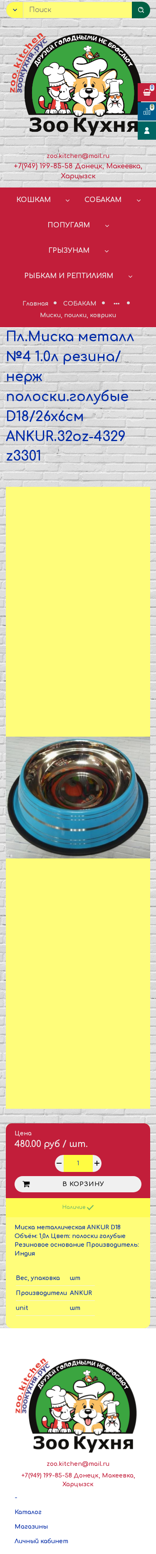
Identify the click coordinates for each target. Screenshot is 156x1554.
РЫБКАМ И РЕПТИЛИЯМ (68, 276)
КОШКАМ (33, 200)
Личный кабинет (41, 1541)
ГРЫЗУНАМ (68, 250)
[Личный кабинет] (147, 130)
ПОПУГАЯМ (68, 225)
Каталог (28, 1512)
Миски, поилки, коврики (78, 315)
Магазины (31, 1527)
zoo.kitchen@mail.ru (78, 156)
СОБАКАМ (102, 200)
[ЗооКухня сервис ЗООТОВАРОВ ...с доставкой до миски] (78, 82)
